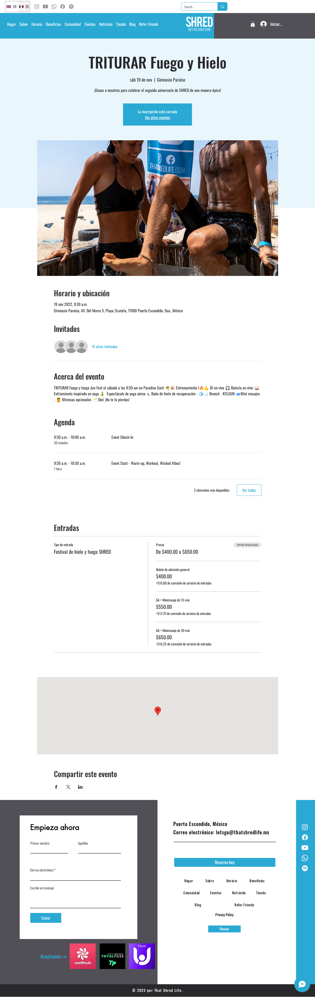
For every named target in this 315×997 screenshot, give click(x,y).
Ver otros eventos (157, 117)
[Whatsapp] (54, 6)
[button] (37, 24)
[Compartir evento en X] (68, 787)
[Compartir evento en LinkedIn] (80, 787)
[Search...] (222, 6)
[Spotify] (71, 6)
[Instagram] (37, 6)
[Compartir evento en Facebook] (56, 787)
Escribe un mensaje (42, 888)
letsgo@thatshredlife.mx (242, 832)
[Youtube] (45, 6)
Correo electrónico (41, 870)
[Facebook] (63, 6)
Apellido (83, 843)
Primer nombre (39, 843)
